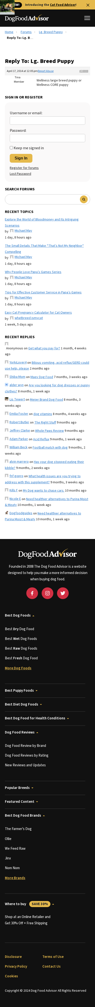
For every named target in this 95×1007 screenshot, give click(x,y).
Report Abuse (46, 71)
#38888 (83, 71)
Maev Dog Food (41, 377)
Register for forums (24, 168)
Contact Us (51, 966)
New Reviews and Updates (25, 765)
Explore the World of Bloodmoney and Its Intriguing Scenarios (42, 222)
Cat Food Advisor (63, 5)
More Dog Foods (18, 668)
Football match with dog (50, 447)
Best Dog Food (19, 629)
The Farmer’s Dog (18, 828)
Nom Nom (12, 868)
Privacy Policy (16, 966)
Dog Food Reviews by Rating (26, 755)
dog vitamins (42, 414)
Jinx (8, 858)
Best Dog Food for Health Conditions (35, 718)
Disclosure (13, 957)
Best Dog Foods (18, 615)
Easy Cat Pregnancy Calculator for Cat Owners (38, 312)
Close (88, 5)
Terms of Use (53, 957)
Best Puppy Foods (19, 690)
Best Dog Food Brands (23, 815)
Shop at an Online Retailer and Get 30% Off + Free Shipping (27, 920)
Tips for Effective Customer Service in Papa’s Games (43, 292)
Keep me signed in (29, 148)
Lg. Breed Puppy (51, 32)
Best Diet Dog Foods (21, 704)
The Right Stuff (45, 422)
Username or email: (26, 113)
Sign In (21, 158)
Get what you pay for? (44, 348)
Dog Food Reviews (20, 732)
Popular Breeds (17, 787)
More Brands (15, 878)
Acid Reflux (41, 439)
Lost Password (20, 173)
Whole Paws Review (49, 430)
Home (9, 32)
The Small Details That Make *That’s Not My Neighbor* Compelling (44, 248)
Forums (26, 32)
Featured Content (19, 801)
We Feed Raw (15, 848)
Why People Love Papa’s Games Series (33, 272)
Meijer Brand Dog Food (46, 399)
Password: (18, 130)
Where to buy (26, 904)
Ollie (8, 838)
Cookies (11, 976)
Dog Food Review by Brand (25, 745)
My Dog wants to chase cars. (43, 490)
